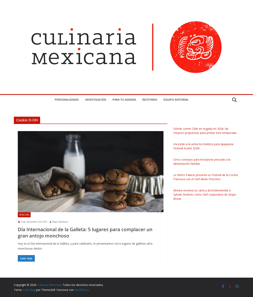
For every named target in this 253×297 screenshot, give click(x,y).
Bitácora (24, 214)
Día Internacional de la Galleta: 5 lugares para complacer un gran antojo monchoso (85, 232)
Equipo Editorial (176, 99)
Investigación (95, 99)
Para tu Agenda (124, 99)
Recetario (149, 99)
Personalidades (67, 99)
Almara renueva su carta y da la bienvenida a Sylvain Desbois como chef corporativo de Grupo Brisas (204, 194)
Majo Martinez (60, 221)
